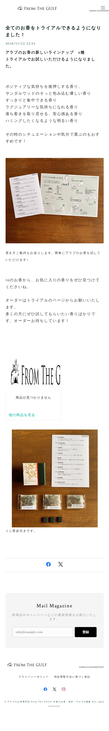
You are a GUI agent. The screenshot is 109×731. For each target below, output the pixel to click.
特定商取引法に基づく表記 (72, 676)
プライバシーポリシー (34, 676)
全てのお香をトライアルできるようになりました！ (53, 31)
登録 (85, 632)
